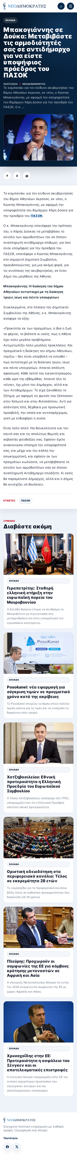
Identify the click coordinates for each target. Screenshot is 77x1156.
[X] (17, 1147)
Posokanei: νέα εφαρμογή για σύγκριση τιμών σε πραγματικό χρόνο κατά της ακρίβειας (38, 692)
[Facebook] (7, 1147)
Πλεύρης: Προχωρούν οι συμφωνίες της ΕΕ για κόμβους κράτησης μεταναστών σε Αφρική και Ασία (38, 968)
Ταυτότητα (10, 1138)
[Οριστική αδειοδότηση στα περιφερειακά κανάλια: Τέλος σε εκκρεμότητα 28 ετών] (38, 837)
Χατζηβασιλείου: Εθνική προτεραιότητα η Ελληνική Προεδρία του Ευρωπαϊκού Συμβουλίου (34, 784)
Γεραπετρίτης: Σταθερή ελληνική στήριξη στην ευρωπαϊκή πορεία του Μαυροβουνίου (30, 595)
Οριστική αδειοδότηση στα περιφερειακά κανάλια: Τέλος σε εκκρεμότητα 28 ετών (37, 876)
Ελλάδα (10, 20)
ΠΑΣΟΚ (36, 216)
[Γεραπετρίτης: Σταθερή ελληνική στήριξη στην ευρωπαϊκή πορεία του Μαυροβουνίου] (38, 554)
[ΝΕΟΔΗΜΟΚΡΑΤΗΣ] (24, 6)
